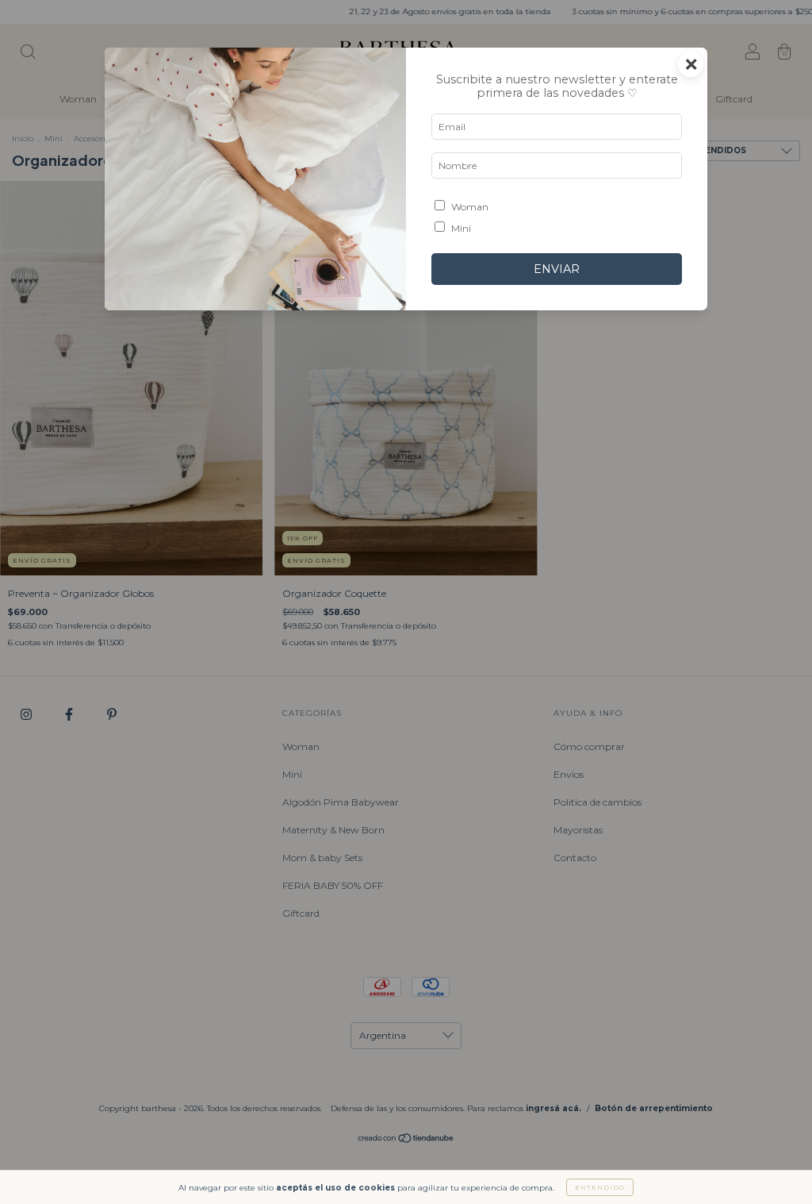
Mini (461, 228)
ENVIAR (557, 269)
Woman (469, 207)
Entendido (600, 1187)
